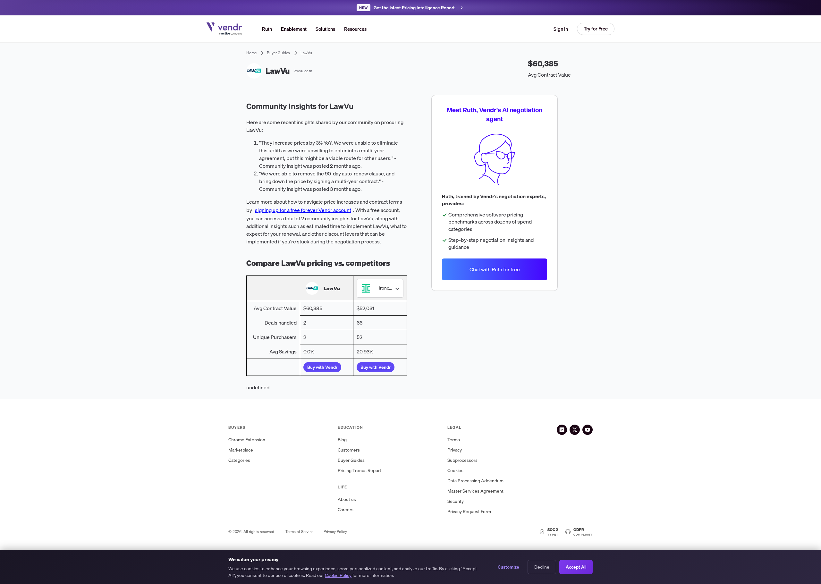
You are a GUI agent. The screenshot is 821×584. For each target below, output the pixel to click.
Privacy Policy (335, 532)
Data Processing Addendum (475, 481)
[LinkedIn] (562, 430)
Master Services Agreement (475, 491)
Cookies (455, 470)
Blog (342, 439)
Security (455, 501)
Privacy (454, 450)
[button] (325, 29)
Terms (453, 439)
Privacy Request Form (469, 511)
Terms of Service (299, 532)
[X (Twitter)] (575, 430)
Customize (508, 567)
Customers (349, 450)
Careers (345, 509)
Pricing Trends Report (359, 470)
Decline (541, 567)
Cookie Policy (338, 575)
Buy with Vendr (322, 367)
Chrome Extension (246, 439)
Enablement (294, 29)
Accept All (576, 567)
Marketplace (240, 450)
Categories (239, 460)
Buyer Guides (351, 460)
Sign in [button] (561, 29)
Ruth (267, 29)
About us (347, 499)
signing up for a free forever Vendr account (303, 210)
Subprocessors (462, 460)
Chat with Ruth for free (494, 269)
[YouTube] (587, 430)
